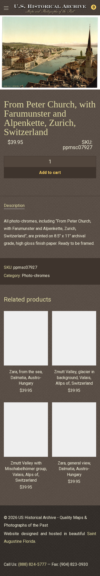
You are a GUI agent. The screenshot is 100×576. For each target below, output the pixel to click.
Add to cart (50, 172)
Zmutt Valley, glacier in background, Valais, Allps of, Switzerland (74, 377)
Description (14, 205)
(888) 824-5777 (32, 564)
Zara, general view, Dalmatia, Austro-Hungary (74, 469)
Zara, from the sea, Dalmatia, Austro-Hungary (26, 377)
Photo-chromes (36, 275)
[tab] (50, 206)
